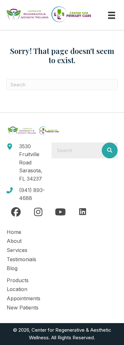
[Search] (110, 150)
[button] (15, 212)
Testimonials (21, 259)
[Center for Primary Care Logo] (71, 14)
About (14, 241)
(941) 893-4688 (32, 194)
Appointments (23, 298)
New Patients (22, 307)
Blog (12, 268)
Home (14, 232)
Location (17, 289)
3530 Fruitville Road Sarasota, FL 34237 (30, 162)
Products (18, 280)
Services (17, 250)
